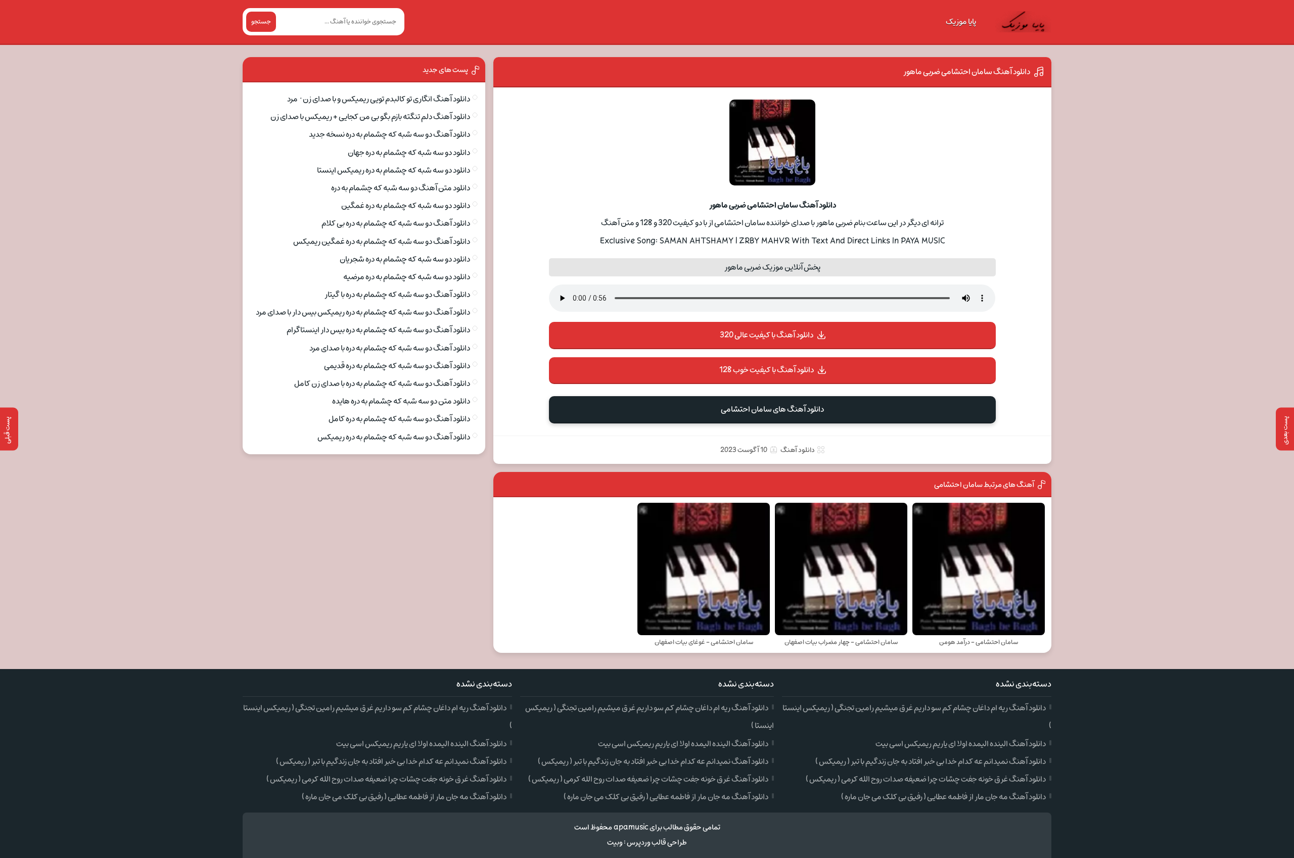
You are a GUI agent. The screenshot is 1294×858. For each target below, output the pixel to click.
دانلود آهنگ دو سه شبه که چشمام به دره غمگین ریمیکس (381, 241)
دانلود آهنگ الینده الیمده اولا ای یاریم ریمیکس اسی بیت (960, 743)
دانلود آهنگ (797, 450)
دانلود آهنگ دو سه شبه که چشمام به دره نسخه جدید (389, 134)
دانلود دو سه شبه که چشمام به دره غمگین (405, 205)
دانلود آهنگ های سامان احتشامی (772, 409)
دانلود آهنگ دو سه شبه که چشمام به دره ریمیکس (393, 437)
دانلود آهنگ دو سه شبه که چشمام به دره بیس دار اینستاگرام (378, 330)
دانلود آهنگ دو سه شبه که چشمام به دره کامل (399, 418)
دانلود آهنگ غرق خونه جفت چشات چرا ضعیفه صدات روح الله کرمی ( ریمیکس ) (926, 779)
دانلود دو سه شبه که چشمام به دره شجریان (405, 259)
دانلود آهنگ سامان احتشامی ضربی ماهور (966, 71)
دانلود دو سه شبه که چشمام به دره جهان (409, 152)
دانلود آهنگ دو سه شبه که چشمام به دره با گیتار (397, 294)
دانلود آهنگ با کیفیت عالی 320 (766, 335)
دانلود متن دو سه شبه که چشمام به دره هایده (401, 401)
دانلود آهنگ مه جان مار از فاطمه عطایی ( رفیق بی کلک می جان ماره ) (943, 796)
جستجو (261, 21)
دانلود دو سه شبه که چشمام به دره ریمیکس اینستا (393, 170)
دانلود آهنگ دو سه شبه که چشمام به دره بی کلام (395, 223)
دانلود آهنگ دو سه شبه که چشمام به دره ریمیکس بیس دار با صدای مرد (363, 312)
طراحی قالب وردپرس (657, 842)
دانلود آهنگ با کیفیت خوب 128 (766, 369)
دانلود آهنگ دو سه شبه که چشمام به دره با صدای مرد (389, 348)
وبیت (615, 842)
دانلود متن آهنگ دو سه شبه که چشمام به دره (400, 188)
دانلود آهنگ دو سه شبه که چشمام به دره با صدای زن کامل (382, 383)
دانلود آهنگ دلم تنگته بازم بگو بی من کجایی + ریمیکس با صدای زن (370, 116)
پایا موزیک (961, 21)
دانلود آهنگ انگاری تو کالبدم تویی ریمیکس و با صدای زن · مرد (378, 99)
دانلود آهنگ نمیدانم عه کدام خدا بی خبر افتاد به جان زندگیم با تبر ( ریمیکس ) (930, 761)
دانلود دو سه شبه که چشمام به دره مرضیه (406, 276)
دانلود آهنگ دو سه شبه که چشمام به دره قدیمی (397, 365)
